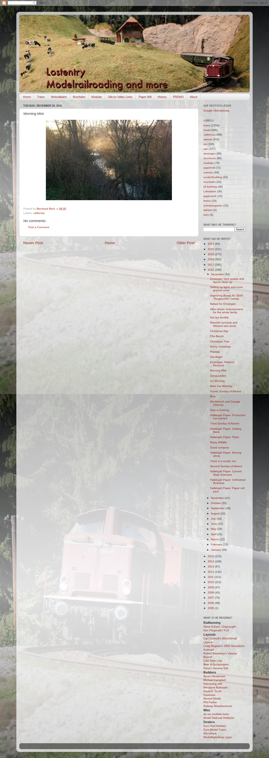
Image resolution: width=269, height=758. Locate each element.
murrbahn (209, 181)
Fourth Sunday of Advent (225, 391)
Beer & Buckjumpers (216, 664)
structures (209, 158)
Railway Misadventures (217, 706)
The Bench (217, 336)
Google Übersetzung (216, 110)
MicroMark (210, 733)
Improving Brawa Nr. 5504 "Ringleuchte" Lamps (226, 297)
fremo (207, 200)
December (218, 274)
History (162, 97)
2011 (211, 577)
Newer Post (33, 243)
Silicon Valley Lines (120, 97)
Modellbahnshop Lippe (217, 737)
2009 (211, 587)
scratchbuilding (212, 177)
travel (206, 130)
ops (205, 148)
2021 (211, 243)
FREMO (178, 97)
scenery (208, 172)
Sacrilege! (216, 356)
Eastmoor (209, 695)
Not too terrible (219, 317)
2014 (211, 561)
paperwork (210, 196)
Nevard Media (212, 698)
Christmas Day (219, 331)
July (214, 518)
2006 (211, 603)
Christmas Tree (219, 341)
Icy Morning (217, 380)
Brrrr (213, 396)
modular (208, 163)
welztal (207, 139)
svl (205, 144)
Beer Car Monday (221, 386)
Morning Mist (218, 370)
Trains (41, 97)
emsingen (209, 153)
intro (206, 214)
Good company (219, 447)
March (215, 539)
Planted (215, 351)
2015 (211, 556)
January (216, 549)
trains (206, 125)
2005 (211, 608)
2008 (211, 592)
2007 (211, 597)
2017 (211, 264)
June (214, 523)
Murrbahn (79, 97)
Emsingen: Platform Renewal (222, 364)
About (193, 97)
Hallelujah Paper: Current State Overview (226, 473)
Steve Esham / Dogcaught (219, 626)
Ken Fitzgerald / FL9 (216, 630)
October (216, 503)
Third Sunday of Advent (224, 423)
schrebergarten (213, 205)
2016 (211, 269)
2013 (211, 566)
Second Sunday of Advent (226, 466)
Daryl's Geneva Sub (215, 668)
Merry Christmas (220, 346)
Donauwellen (218, 375)
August (215, 513)
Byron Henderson (214, 676)
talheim (207, 210)
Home (27, 97)
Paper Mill (145, 97)
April (214, 534)
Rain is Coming (219, 410)
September (218, 508)
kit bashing (210, 186)
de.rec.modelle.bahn (216, 714)
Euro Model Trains (214, 729)
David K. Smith (212, 691)
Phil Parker (210, 702)
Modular (96, 97)
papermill (209, 167)
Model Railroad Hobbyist (218, 717)
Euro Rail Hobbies (214, 726)
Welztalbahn (59, 97)
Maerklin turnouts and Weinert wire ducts (223, 324)
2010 (211, 582)
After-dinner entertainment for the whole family (226, 311)
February (217, 544)
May (214, 528)
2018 (211, 259)
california (39, 213)
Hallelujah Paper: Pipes (224, 437)
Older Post (186, 243)
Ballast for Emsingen (223, 303)
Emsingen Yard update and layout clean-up (227, 280)
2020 (211, 249)
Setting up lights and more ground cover (226, 289)
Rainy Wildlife (218, 442)
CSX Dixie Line (212, 660)
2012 (211, 571)
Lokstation (209, 191)
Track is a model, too (223, 461)
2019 (211, 254)
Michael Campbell (214, 680)
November (218, 498)
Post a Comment (38, 227)
